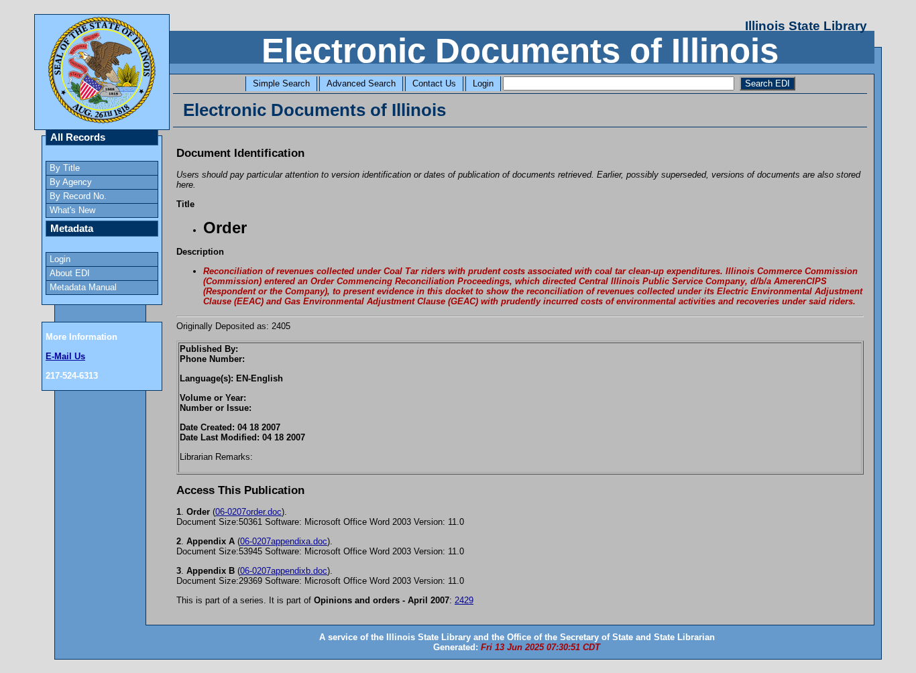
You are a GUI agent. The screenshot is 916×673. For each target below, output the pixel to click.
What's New (72, 210)
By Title (65, 168)
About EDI (70, 273)
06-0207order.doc (248, 512)
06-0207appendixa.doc (283, 541)
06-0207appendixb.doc (283, 571)
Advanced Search (361, 83)
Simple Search (281, 83)
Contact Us (434, 83)
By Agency (71, 182)
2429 (464, 600)
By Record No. (78, 196)
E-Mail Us (65, 356)
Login (483, 83)
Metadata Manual (83, 287)
